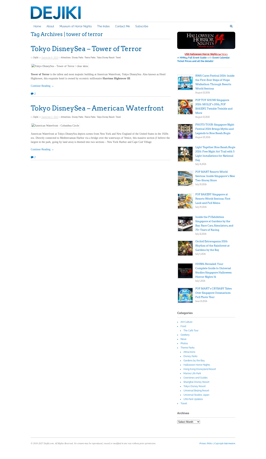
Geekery (185, 334)
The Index (103, 26)
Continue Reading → (42, 85)
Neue (183, 339)
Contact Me (122, 26)
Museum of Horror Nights (76, 26)
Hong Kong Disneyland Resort (199, 369)
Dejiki (35, 57)
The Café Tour (190, 330)
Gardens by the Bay (194, 360)
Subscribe (141, 26)
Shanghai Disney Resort (196, 382)
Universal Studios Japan (196, 395)
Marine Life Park (192, 373)
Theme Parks (90, 57)
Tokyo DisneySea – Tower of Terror (86, 49)
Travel (118, 57)
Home (37, 26)
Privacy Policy (205, 443)
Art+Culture (186, 322)
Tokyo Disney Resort (106, 57)
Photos (184, 343)
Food (183, 326)
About (50, 26)
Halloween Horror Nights (196, 364)
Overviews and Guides (195, 377)
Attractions (66, 57)
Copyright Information (224, 443)
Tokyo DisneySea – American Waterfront (97, 108)
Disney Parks (77, 57)
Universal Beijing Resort (196, 390)
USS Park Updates (193, 399)
